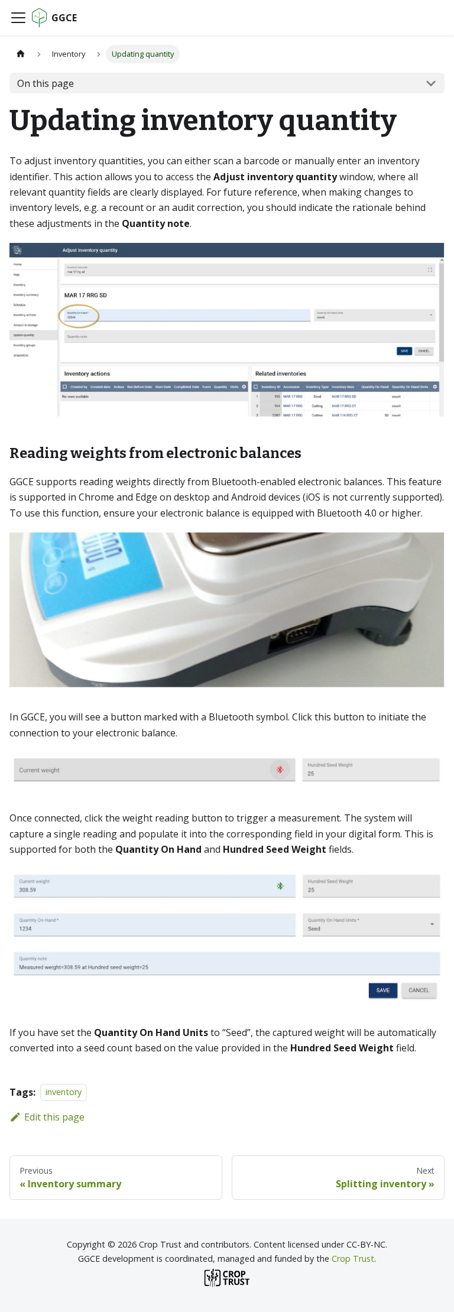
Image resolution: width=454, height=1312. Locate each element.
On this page (45, 83)
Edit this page (54, 1116)
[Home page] (20, 54)
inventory (64, 1092)
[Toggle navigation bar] (18, 18)
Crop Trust (353, 1258)
